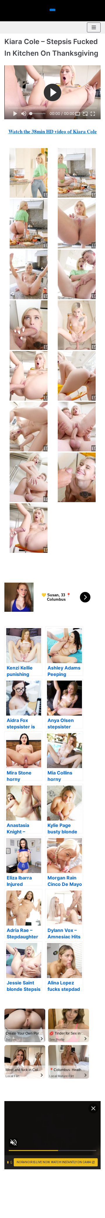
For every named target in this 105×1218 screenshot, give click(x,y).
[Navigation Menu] (94, 27)
